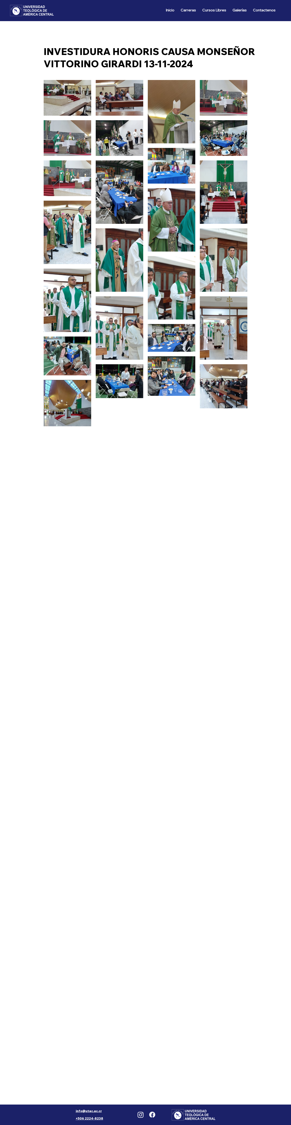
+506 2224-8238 (89, 1118)
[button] (188, 10)
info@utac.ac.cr (89, 1111)
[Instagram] (141, 1115)
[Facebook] (152, 1115)
